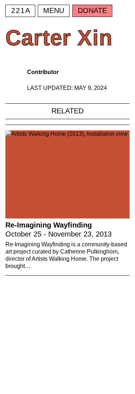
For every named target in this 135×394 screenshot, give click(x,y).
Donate (92, 10)
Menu (53, 10)
